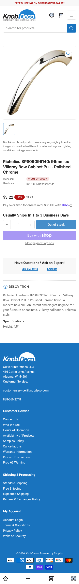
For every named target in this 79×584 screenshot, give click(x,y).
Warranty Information (17, 452)
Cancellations (12, 446)
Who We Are (11, 425)
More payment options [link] (39, 243)
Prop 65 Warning (14, 462)
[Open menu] (71, 15)
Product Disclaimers (17, 457)
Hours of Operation (16, 430)
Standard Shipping (15, 483)
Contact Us (10, 419)
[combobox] (39, 28)
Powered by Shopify (51, 553)
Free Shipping (12, 488)
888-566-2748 (30, 268)
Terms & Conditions (16, 525)
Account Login (13, 520)
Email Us (52, 268)
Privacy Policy (12, 531)
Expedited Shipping (16, 494)
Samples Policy (13, 441)
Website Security (14, 536)
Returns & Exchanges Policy (22, 499)
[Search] (71, 28)
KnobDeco (32, 553)
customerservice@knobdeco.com (26, 390)
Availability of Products (18, 435)
